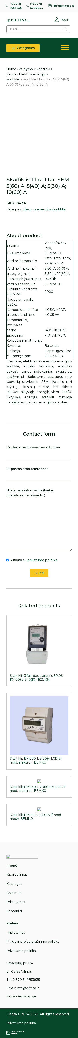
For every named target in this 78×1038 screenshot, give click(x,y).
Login (64, 20)
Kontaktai (14, 911)
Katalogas (14, 884)
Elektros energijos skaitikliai (44, 209)
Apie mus (13, 893)
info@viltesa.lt (63, 5)
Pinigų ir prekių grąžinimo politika (32, 941)
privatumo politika (42, 560)
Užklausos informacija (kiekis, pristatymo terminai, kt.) (30, 492)
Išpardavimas (16, 874)
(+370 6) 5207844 (36, 6)
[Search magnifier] (65, 29)
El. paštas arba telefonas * (27, 469)
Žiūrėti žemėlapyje (21, 996)
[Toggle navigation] (65, 48)
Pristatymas (15, 902)
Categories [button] (25, 48)
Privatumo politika (21, 951)
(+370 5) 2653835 (15, 6)
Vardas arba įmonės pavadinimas (33, 447)
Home (11, 69)
